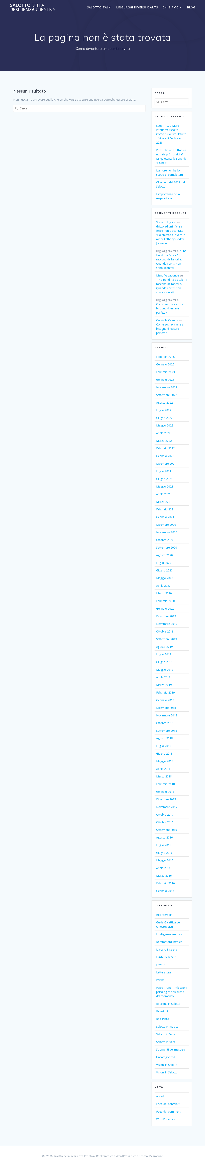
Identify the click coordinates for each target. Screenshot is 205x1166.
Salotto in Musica (167, 1026)
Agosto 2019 (164, 647)
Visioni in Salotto (167, 1065)
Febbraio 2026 (165, 357)
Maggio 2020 (164, 578)
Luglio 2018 (163, 746)
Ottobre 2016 (165, 822)
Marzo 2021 (164, 502)
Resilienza (162, 1019)
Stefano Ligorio (166, 222)
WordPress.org (165, 1119)
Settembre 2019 (166, 639)
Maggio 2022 (164, 425)
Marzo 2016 (164, 875)
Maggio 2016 (164, 860)
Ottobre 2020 (165, 540)
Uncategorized (165, 1057)
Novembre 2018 (166, 715)
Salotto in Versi (166, 1034)
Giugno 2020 (164, 570)
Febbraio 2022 (165, 448)
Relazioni (162, 1011)
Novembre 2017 (166, 807)
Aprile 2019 (163, 677)
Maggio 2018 (164, 761)
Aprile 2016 (163, 868)
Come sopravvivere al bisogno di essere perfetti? (170, 308)
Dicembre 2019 (166, 616)
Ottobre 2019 (165, 631)
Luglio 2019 (163, 654)
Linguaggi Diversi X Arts (137, 7)
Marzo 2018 (164, 776)
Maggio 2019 (164, 669)
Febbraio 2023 (165, 372)
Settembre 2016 (166, 830)
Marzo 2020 (164, 593)
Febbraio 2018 (165, 784)
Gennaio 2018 (165, 792)
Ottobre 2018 (165, 723)
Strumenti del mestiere (171, 1049)
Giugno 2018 (164, 753)
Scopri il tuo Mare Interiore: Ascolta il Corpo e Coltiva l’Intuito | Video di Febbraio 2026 (171, 134)
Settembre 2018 (166, 730)
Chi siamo (171, 7)
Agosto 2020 (164, 555)
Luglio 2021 (163, 471)
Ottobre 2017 (165, 814)
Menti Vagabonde (167, 275)
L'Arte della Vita (166, 957)
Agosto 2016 (164, 837)
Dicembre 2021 (166, 463)
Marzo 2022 (164, 441)
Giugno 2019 (164, 662)
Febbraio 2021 (165, 509)
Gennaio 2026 (165, 364)
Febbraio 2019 (165, 692)
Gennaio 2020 (165, 608)
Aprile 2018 (163, 769)
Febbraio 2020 (165, 601)
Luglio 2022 (163, 410)
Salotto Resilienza (32, 7)
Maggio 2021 (164, 486)
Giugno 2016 (164, 853)
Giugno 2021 (164, 479)
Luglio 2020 (163, 563)
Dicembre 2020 (166, 524)
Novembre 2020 (166, 532)
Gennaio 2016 (165, 891)
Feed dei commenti (168, 1111)
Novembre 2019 (166, 624)
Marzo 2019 (164, 685)
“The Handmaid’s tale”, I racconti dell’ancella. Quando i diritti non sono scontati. (171, 259)
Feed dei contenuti (168, 1104)
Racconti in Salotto (168, 1004)
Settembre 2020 (166, 547)
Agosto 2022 (164, 402)
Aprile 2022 (163, 433)
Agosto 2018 (164, 738)
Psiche (160, 980)
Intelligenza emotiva (169, 934)
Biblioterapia (164, 915)
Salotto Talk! (99, 7)
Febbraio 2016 (165, 883)
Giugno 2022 (164, 418)
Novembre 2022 (166, 387)
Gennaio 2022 (165, 456)
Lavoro (160, 965)
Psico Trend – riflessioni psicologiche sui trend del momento (171, 992)
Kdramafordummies (169, 942)
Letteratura (163, 972)
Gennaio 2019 (165, 700)
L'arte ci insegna (166, 949)
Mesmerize (156, 1156)
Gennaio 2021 (165, 517)
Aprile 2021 (163, 494)
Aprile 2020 (163, 586)
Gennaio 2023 (165, 380)
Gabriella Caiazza (167, 320)
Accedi (160, 1096)
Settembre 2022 (166, 395)
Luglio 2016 (163, 845)
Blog (191, 7)
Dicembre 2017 (166, 799)
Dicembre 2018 (166, 708)
